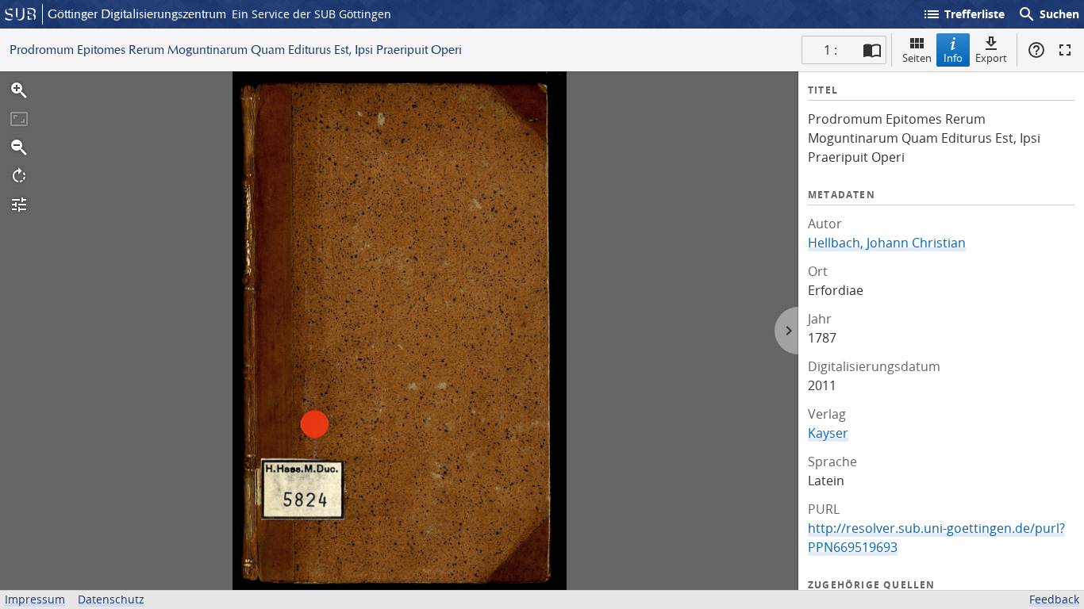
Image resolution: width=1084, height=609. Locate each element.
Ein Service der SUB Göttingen (311, 13)
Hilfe (1036, 50)
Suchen (1048, 14)
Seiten (917, 58)
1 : (830, 50)
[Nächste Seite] (786, 330)
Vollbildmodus (1065, 50)
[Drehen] (19, 176)
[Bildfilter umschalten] (19, 204)
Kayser (828, 433)
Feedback (1054, 599)
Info (953, 58)
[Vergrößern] (19, 90)
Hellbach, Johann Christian (887, 242)
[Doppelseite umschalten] (872, 50)
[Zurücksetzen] (19, 119)
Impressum (35, 599)
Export (991, 58)
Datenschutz (111, 599)
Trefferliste (963, 14)
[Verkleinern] (19, 147)
